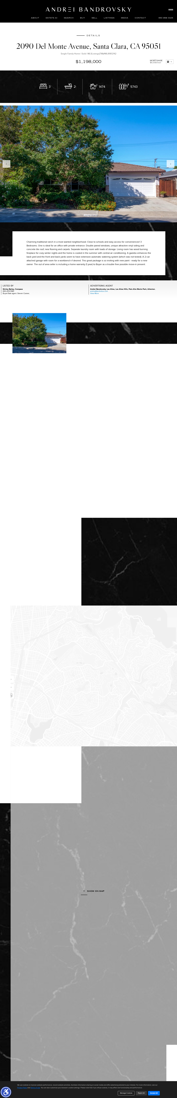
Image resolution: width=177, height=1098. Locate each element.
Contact (140, 18)
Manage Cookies (126, 1093)
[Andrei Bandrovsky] (88, 9)
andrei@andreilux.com (99, 291)
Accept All (154, 1093)
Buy (82, 18)
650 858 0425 (166, 18)
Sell (94, 18)
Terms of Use (35, 1088)
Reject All (141, 1093)
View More (94, 293)
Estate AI (51, 18)
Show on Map (95, 891)
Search (69, 18)
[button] (6, 1092)
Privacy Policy (22, 1088)
